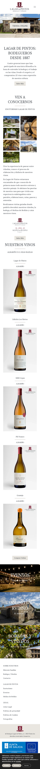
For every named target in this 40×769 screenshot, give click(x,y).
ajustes (18, 761)
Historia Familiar (9, 670)
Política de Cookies (10, 715)
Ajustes (26, 765)
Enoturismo (7, 688)
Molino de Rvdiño (10, 696)
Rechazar (16, 765)
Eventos (6, 692)
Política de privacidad (11, 711)
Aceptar (6, 765)
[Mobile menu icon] (35, 7)
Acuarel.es (27, 736)
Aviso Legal (7, 707)
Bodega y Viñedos (10, 674)
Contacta (6, 678)
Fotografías (7, 719)
